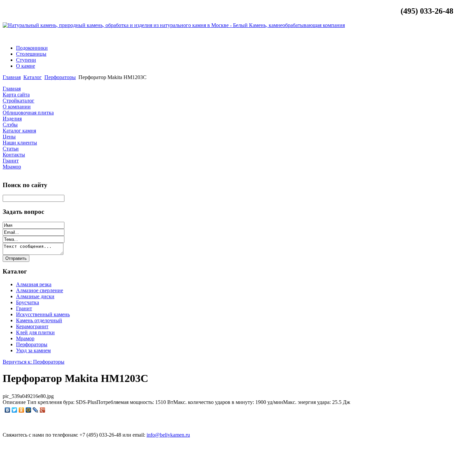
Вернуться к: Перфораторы (33, 362)
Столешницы (31, 54)
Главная (12, 77)
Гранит (24, 308)
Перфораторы (60, 77)
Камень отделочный (39, 320)
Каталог (32, 77)
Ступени (26, 60)
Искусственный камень (43, 314)
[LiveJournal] (35, 410)
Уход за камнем (33, 350)
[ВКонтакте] (7, 410)
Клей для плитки (35, 332)
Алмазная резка (33, 284)
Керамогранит (32, 326)
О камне (25, 66)
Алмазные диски (35, 296)
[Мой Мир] (28, 410)
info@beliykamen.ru (427, 36)
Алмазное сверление (39, 290)
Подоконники (32, 48)
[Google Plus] (42, 410)
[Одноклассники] (21, 410)
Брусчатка (27, 302)
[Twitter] (14, 410)
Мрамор (25, 338)
